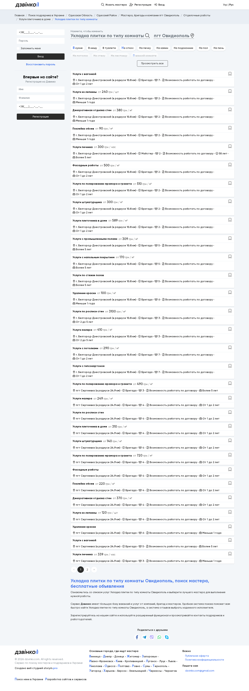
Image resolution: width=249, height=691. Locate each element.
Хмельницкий (137, 670)
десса (110, 666)
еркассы (155, 670)
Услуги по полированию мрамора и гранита (102, 183)
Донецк (119, 656)
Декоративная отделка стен (91, 110)
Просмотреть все (152, 63)
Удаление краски (84, 293)
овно (136, 666)
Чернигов (170, 670)
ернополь (160, 666)
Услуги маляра (82, 329)
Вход (41, 56)
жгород (95, 670)
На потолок (80, 55)
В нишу (92, 48)
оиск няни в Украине (29, 679)
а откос (128, 48)
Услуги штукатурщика (87, 202)
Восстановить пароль (40, 64)
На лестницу (119, 55)
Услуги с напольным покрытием (93, 257)
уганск (151, 661)
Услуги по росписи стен (88, 311)
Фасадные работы (85, 165)
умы (146, 666)
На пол (203, 48)
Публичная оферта (197, 655)
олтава (123, 666)
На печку (145, 48)
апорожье (149, 656)
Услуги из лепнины (84, 91)
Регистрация (41, 116)
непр (107, 656)
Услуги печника (82, 147)
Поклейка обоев (83, 128)
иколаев (95, 666)
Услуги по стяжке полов (88, 275)
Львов (171, 661)
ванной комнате (145, 55)
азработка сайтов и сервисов (65, 679)
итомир (133, 656)
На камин (162, 48)
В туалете (109, 48)
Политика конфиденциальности (204, 659)
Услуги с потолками (85, 348)
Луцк (162, 661)
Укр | (228, 4)
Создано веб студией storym (36, 668)
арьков (109, 670)
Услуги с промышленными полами (94, 238)
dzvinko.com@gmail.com (199, 670)
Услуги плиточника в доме (89, 220)
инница (94, 656)
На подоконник (183, 48)
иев (119, 661)
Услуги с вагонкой (84, 74)
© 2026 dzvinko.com (27, 659)
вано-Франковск (101, 661)
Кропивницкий (134, 661)
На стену (99, 55)
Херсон (122, 670)
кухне (78, 48)
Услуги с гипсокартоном (88, 366)
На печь (219, 48)
